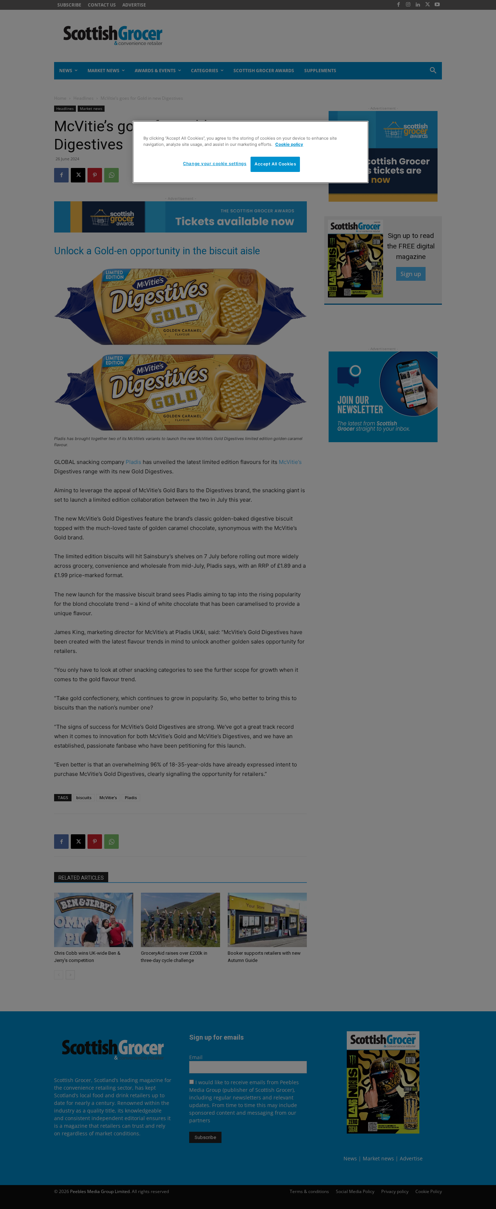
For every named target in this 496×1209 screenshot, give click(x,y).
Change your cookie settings (214, 163)
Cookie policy (289, 144)
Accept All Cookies (275, 163)
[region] (251, 152)
